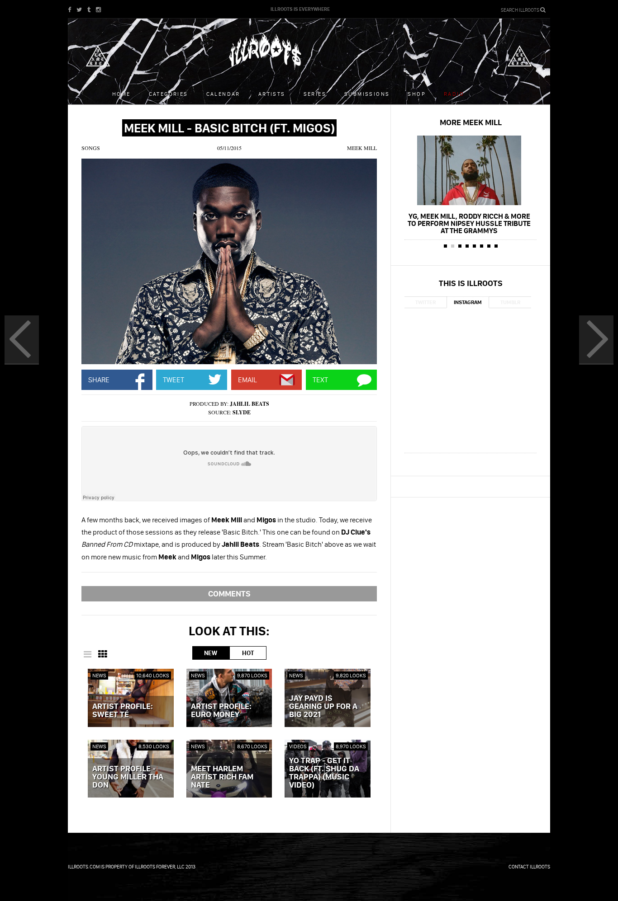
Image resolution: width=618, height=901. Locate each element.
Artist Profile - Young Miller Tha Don (127, 777)
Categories (168, 93)
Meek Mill (362, 147)
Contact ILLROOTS (529, 866)
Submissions (367, 93)
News (99, 675)
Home (121, 93)
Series (315, 93)
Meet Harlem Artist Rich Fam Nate (222, 777)
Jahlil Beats (249, 404)
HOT (248, 653)
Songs (90, 147)
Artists (271, 93)
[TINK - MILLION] (22, 340)
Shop (417, 93)
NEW (210, 653)
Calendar (223, 93)
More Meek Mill (471, 122)
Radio (454, 93)
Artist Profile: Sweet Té (122, 710)
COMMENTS (229, 593)
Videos (298, 746)
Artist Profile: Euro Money (221, 710)
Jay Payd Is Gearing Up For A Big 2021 (323, 706)
